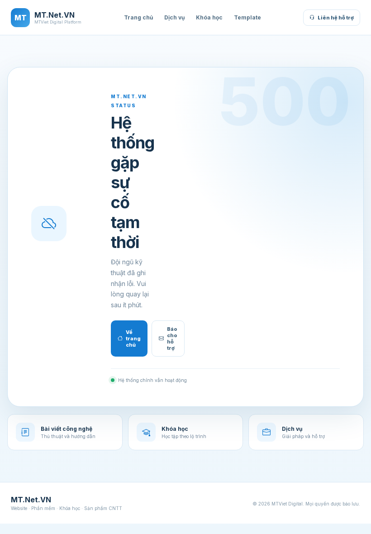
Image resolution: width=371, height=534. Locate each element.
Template (247, 17)
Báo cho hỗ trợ (172, 338)
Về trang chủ (133, 338)
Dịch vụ (174, 17)
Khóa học (209, 17)
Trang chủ (138, 17)
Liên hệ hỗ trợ (336, 17)
